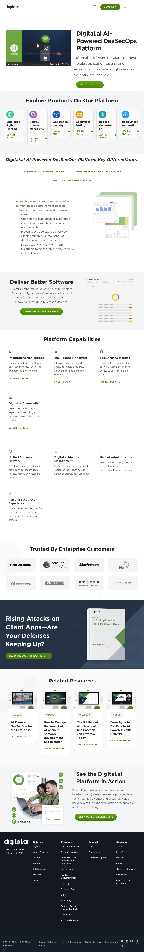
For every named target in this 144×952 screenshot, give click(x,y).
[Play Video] (8, 64)
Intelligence (39, 869)
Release (37, 875)
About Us (121, 847)
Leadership (121, 875)
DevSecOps (64, 159)
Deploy (36, 863)
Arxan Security (40, 852)
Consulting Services (70, 847)
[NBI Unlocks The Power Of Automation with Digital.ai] (123, 565)
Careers (120, 863)
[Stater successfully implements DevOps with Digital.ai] (89, 583)
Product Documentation (68, 876)
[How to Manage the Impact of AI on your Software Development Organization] (55, 699)
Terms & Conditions (71, 942)
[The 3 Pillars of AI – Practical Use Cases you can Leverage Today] (88, 699)
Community (94, 852)
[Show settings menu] (62, 64)
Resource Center (69, 889)
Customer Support (98, 858)
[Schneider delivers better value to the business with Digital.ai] (55, 583)
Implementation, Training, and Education (69, 861)
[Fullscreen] (68, 64)
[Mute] (57, 64)
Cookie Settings (93, 942)
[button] (125, 7)
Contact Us (94, 847)
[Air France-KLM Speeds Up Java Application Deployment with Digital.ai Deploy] (123, 583)
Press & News (122, 852)
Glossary (65, 884)
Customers (66, 915)
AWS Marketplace (69, 920)
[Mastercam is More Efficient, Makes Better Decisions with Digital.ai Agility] (89, 565)
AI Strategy (66, 900)
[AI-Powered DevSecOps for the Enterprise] (22, 699)
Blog (63, 895)
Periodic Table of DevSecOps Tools (69, 907)
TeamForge (38, 880)
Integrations (67, 869)
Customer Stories (124, 869)
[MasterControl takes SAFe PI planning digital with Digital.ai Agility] (21, 583)
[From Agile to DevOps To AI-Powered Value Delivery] (121, 699)
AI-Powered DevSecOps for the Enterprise (21, 726)
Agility (36, 847)
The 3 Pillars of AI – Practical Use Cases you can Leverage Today (87, 730)
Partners (120, 858)
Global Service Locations (123, 882)
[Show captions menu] (52, 64)
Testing (36, 858)
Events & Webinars (70, 852)
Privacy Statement (48, 942)
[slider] (33, 64)
